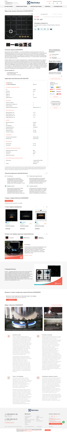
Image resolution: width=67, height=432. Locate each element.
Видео (37, 418)
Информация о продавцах (27, 431)
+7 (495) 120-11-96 (55, 104)
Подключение (27, 417)
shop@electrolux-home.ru (54, 419)
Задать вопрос (11, 299)
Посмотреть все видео (56, 305)
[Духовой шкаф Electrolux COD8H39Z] (11, 215)
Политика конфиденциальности (29, 426)
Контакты (38, 419)
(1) (31, 223)
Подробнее (55, 96)
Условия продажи (39, 426)
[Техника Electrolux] (33, 2)
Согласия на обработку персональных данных (33, 430)
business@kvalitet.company (55, 421)
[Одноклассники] (54, 416)
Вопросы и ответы (39, 417)
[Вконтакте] (49, 416)
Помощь (37, 416)
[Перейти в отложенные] (49, 3)
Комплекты (47, 6)
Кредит (26, 418)
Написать (55, 107)
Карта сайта (51, 426)
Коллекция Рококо (58, 6)
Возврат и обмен (28, 422)
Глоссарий (26, 424)
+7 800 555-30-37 (9, 3)
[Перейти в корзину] (57, 3)
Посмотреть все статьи (55, 78)
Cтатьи (26, 423)
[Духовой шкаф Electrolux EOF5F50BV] (41, 215)
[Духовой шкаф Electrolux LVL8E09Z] (26, 215)
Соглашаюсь (48, 430)
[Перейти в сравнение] (53, 3)
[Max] (52, 416)
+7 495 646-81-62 (9, 2)
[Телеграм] (57, 416)
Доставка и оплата (28, 416)
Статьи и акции (49, 1)
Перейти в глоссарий (28, 255)
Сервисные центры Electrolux (30, 419)
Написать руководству (55, 423)
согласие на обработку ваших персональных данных (23, 429)
